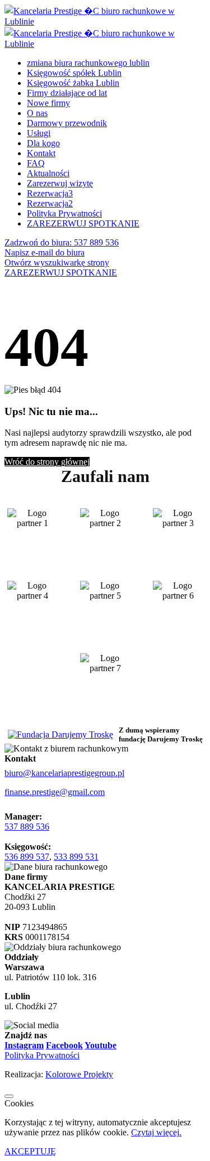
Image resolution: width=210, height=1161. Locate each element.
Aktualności (48, 173)
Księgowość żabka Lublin (73, 83)
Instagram (24, 1045)
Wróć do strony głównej (47, 461)
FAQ (36, 163)
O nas (37, 113)
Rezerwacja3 (50, 193)
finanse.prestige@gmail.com (54, 792)
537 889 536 (26, 826)
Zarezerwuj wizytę (60, 183)
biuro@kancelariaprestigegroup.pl (64, 773)
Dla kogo (43, 143)
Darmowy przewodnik (67, 123)
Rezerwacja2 (50, 203)
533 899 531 (76, 856)
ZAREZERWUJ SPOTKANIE (60, 272)
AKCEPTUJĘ (30, 1151)
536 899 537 (26, 856)
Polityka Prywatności (64, 213)
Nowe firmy (48, 103)
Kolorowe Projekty (79, 1074)
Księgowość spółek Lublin (74, 73)
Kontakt (41, 153)
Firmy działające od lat (67, 93)
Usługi (38, 133)
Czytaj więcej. (156, 1132)
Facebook (64, 1045)
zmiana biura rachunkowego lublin (88, 63)
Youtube (100, 1045)
